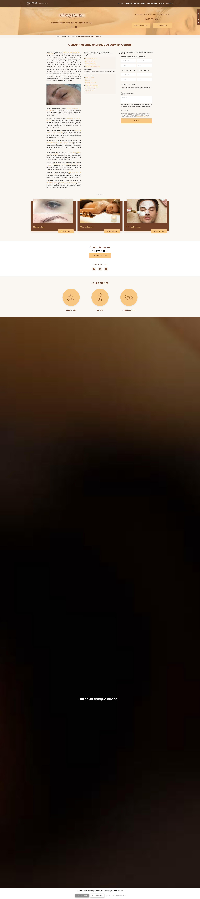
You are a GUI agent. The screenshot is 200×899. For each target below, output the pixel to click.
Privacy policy (121, 895)
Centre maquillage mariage (92, 66)
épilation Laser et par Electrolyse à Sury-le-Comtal (63, 165)
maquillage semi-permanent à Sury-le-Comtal (61, 182)
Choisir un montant (128, 93)
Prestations (151, 3)
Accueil (120, 3)
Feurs (86, 79)
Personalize (110, 895)
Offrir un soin (162, 25)
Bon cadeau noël (89, 60)
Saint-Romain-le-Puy (90, 88)
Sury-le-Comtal (72, 36)
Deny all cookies (97, 895)
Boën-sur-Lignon (89, 77)
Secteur (64, 36)
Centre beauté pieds (90, 65)
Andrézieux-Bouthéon (90, 76)
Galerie (161, 3)
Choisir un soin (126, 95)
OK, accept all (83, 895)
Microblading (38, 227)
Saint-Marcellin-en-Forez (91, 87)
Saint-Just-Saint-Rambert (91, 85)
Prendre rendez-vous (141, 25)
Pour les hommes (133, 227)
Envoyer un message (100, 256)
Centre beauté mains (90, 63)
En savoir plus (65, 231)
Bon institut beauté (90, 61)
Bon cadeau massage (91, 58)
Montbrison (88, 80)
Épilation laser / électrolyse (135, 3)
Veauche (87, 92)
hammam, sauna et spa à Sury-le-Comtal (59, 142)
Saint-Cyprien (88, 84)
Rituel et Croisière (87, 227)
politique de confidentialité (142, 116)
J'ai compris (125, 110)
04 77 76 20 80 (152, 19)
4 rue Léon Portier (152, 14)
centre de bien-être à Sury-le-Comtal (63, 53)
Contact (169, 3)
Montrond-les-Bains (90, 82)
